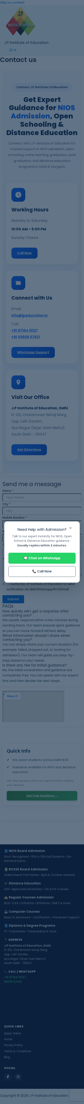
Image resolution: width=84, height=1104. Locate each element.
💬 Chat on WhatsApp (42, 558)
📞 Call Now (42, 571)
